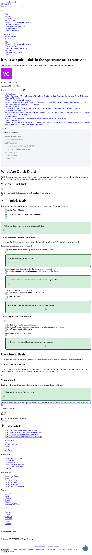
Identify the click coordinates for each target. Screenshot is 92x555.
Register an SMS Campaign (54, 96)
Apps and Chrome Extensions (16, 48)
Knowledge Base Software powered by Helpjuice (46, 546)
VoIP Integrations (11, 462)
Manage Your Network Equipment (26, 104)
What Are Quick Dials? (13, 137)
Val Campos (13, 82)
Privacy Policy (73, 549)
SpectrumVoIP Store (12, 504)
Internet (8, 468)
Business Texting (11, 482)
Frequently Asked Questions (15, 26)
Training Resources (12, 30)
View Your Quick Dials (14, 140)
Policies (8, 96)
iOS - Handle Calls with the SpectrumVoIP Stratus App (24, 433)
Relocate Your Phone (12, 108)
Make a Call (10, 159)
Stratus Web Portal (12, 476)
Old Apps (8, 50)
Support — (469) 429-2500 (45, 549)
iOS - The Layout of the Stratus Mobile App (21, 431)
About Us (8, 494)
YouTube (8, 519)
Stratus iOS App (11, 54)
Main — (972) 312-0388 (9, 549)
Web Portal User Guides (14, 122)
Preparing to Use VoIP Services (22, 96)
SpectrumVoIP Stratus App (14, 52)
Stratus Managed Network (14, 464)
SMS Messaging (75, 102)
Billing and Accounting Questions (77, 112)
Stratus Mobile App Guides (68, 122)
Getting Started (10, 20)
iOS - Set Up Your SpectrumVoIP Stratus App (21, 435)
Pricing (7, 447)
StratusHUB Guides (18, 124)
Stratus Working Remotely (49, 108)
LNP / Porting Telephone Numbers (17, 114)
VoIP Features (10, 460)
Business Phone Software (14, 458)
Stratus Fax (9, 478)
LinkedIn (8, 517)
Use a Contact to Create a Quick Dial (21, 146)
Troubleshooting (11, 28)
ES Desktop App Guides (34, 124)
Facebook (9, 512)
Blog (7, 449)
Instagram (8, 521)
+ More (3, 128)
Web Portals (15, 98)
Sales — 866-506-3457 (27, 549)
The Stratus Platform (12, 46)
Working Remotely (12, 24)
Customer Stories (11, 440)
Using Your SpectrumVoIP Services (18, 22)
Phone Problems (47, 118)
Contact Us (9, 16)
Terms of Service (62, 549)
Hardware (8, 442)
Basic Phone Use (31, 102)
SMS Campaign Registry (55, 112)
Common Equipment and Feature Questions (30, 112)
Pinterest (8, 524)
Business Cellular (11, 484)
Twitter (7, 514)
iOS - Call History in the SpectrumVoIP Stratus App (23, 437)
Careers (8, 498)
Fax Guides (54, 122)
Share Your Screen (60, 118)
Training (8, 502)
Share (5, 421)
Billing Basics (39, 96)
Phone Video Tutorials (31, 122)
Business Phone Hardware (14, 486)
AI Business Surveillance (14, 466)
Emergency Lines (11, 480)
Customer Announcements (14, 102)
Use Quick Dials (10, 152)
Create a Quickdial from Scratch (19, 149)
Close (4, 551)
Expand (11, 551)
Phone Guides (44, 122)
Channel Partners (11, 444)
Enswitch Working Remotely (69, 108)
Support (8, 500)
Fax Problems (36, 118)
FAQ (7, 496)
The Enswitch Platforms (60, 102)
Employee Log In (11, 18)
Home (7, 14)
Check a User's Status (14, 155)
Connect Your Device (72, 96)
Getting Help (10, 112)
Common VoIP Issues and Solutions (18, 118)
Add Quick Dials (10, 143)
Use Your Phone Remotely (30, 108)
